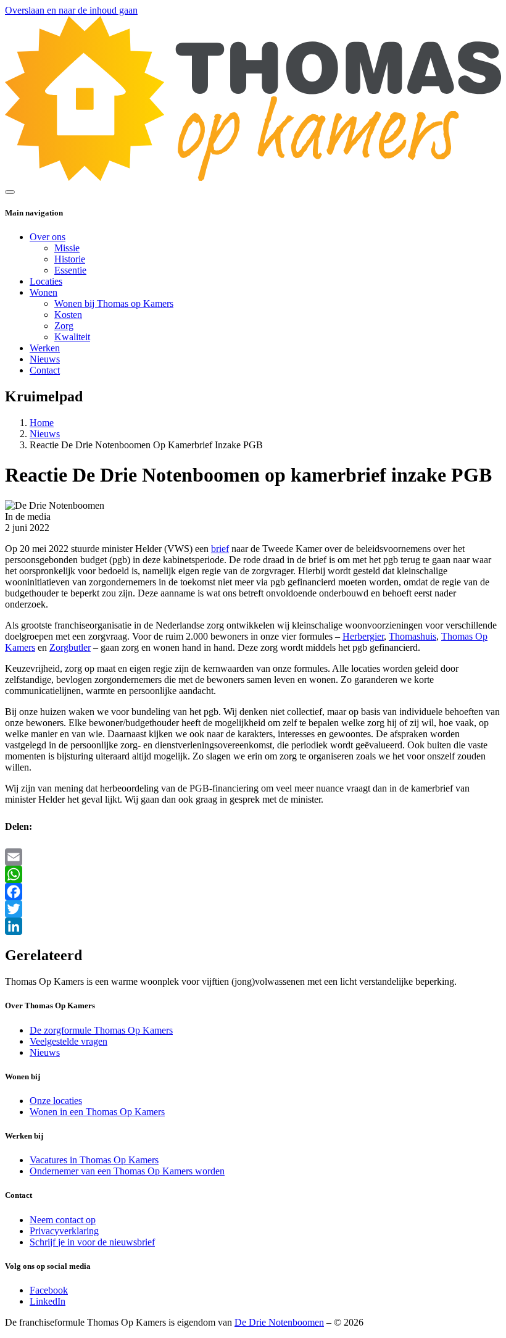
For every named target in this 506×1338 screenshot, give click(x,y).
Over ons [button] (47, 237)
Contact (45, 370)
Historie (69, 259)
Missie (67, 248)
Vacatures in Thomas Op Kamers (94, 1160)
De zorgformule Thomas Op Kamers (101, 1030)
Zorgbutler (70, 647)
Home (42, 422)
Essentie (70, 270)
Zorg (63, 325)
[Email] (253, 857)
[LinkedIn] (253, 926)
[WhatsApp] (253, 874)
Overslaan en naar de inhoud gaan (71, 10)
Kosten (68, 314)
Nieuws (45, 359)
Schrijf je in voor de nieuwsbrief (92, 1242)
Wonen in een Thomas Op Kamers (97, 1111)
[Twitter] (253, 909)
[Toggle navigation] (10, 192)
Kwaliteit (72, 337)
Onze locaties (56, 1100)
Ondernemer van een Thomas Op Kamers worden (127, 1171)
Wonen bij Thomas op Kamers (113, 303)
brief (220, 548)
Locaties (46, 281)
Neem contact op (63, 1220)
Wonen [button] (43, 292)
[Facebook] (253, 891)
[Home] (253, 177)
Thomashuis (412, 636)
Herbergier (363, 636)
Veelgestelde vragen (68, 1041)
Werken (45, 348)
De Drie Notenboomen (279, 1322)
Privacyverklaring (64, 1231)
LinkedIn (47, 1301)
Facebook (49, 1290)
